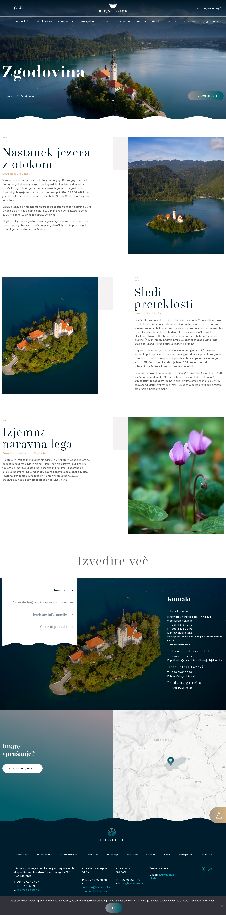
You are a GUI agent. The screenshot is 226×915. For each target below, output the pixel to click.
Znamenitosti (67, 21)
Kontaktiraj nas (21, 768)
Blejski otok (9, 96)
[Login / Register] (197, 8)
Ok (114, 908)
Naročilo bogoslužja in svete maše (39, 602)
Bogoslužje (23, 21)
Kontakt (141, 21)
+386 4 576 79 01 (181, 628)
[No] (222, 905)
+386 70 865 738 (181, 672)
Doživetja (105, 21)
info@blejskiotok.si (181, 632)
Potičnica (87, 21)
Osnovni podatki (53, 627)
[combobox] (215, 21)
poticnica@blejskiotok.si (185, 660)
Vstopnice (171, 21)
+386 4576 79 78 (181, 688)
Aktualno (124, 21)
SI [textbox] (213, 21)
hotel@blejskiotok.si (182, 676)
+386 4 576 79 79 (181, 624)
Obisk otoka (44, 21)
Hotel (155, 21)
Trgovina (190, 21)
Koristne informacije (50, 614)
